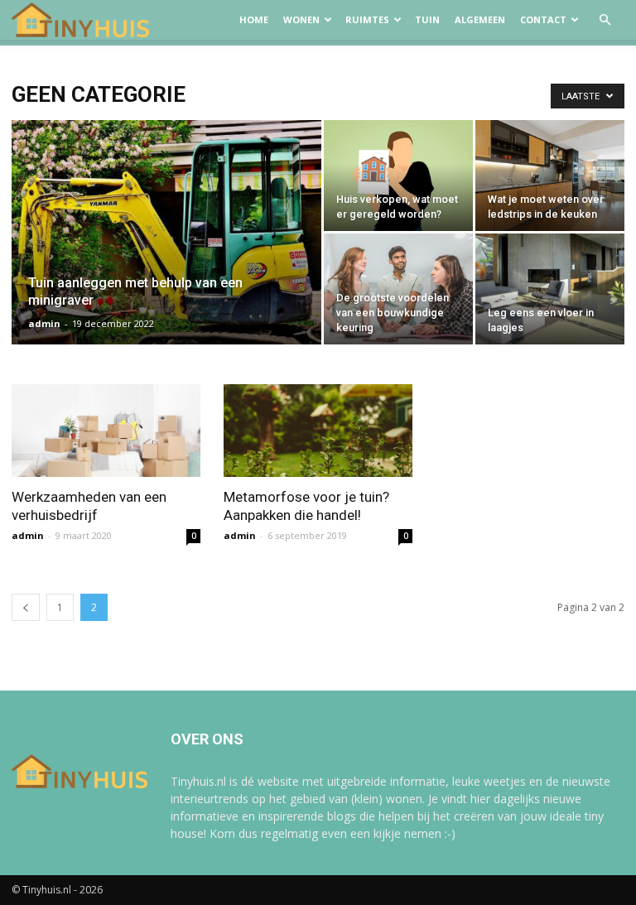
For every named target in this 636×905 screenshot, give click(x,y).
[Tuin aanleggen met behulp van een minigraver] (166, 254)
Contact (543, 19)
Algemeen (480, 19)
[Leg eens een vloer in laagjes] (549, 288)
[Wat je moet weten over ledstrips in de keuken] (549, 175)
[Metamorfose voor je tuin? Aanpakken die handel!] (318, 430)
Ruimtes (367, 19)
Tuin (427, 19)
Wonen (301, 19)
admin (44, 323)
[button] (604, 20)
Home (253, 19)
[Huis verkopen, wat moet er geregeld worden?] (398, 175)
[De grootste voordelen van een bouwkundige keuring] (398, 288)
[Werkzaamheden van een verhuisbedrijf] (106, 430)
